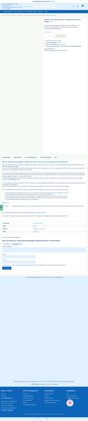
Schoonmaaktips (18, 11)
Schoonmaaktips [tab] (45, 157)
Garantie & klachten (7, 406)
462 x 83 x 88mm (38, 223)
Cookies (62, 414)
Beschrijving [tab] (6, 157)
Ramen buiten (49, 398)
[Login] (77, 6)
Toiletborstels (27, 15)
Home (3, 15)
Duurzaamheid (27, 400)
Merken (41, 11)
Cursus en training (28, 398)
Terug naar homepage (29, 404)
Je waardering (7, 244)
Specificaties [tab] (17, 157)
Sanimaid (35, 231)
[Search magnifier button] (54, 6)
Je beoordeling (7, 246)
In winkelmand (60, 36)
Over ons (25, 393)
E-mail (4, 259)
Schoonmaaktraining (31, 11)
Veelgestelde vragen (72, 398)
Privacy (57, 414)
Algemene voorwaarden (48, 414)
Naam (4, 254)
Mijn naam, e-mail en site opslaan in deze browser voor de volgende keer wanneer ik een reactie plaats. (34, 265)
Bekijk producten (8, 11)
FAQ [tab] (55, 157)
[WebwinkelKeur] (69, 403)
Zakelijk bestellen (28, 396)
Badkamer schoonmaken (52, 400)
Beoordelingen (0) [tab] (31, 157)
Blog (46, 11)
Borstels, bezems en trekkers (14, 15)
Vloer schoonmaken (51, 402)
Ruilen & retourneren (7, 403)
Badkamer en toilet (38, 229)
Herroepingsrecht (6, 398)
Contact (3, 393)
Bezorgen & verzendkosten (9, 401)
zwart (34, 226)
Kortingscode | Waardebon (9, 408)
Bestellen (4, 396)
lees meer (52, 1)
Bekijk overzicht (49, 393)
